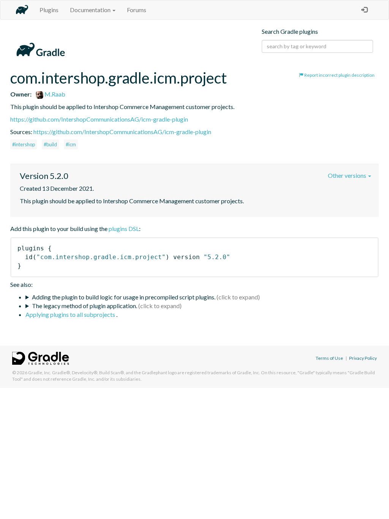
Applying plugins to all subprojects (70, 314)
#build (50, 144)
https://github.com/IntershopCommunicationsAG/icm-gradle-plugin (99, 119)
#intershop (23, 144)
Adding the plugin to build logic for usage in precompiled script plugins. (123, 297)
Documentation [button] (91, 9)
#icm (71, 144)
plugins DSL (124, 228)
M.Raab (54, 94)
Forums (136, 9)
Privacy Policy (363, 358)
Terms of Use (329, 358)
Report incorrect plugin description (339, 75)
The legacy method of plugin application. (84, 305)
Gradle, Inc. (39, 372)
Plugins (49, 9)
